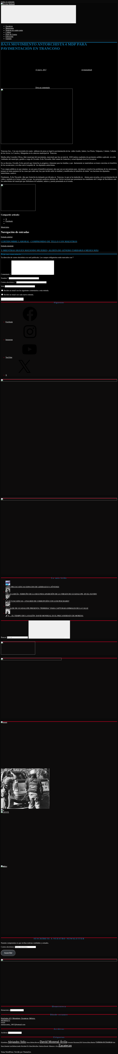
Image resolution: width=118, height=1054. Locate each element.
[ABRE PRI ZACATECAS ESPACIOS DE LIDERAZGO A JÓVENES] (8, 585)
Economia (70, 1042)
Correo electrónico (8, 282)
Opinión (9, 39)
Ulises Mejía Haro (33, 1046)
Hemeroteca (5, 1010)
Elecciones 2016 (77, 1042)
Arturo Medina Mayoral (33, 1042)
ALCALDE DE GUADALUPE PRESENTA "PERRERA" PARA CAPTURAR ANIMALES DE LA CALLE (47, 608)
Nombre (4, 278)
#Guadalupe (4, 1042)
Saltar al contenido (7, 2)
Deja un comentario (42, 88)
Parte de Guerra (11, 34)
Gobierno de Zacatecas (104, 1042)
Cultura (8, 32)
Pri (28, 1046)
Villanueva (52, 1046)
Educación (9, 37)
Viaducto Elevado (43, 1046)
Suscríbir (8, 953)
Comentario (6, 274)
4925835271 (5, 1020)
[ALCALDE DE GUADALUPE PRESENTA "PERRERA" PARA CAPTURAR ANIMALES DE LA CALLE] (8, 606)
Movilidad (24, 1046)
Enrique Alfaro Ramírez (89, 1042)
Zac (57, 1046)
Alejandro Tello (17, 1041)
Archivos (4, 1033)
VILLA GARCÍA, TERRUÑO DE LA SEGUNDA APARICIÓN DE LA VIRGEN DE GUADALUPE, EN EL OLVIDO (51, 594)
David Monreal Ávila (53, 1041)
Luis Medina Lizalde (15, 1046)
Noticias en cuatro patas (14, 30)
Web (2, 286)
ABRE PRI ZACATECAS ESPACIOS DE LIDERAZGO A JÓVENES (32, 587)
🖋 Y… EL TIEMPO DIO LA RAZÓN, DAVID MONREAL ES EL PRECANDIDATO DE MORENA (44, 616)
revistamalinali (86, 70)
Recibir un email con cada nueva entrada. (19, 295)
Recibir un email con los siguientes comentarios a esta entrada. (26, 290)
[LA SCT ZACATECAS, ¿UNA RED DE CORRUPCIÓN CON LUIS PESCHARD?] (8, 599)
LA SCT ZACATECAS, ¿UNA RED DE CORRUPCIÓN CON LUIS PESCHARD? (37, 601)
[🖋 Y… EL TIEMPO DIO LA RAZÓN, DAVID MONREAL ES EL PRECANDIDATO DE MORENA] (8, 613)
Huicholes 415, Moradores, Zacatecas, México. (18, 1018)
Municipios (10, 28)
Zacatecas (9, 26)
